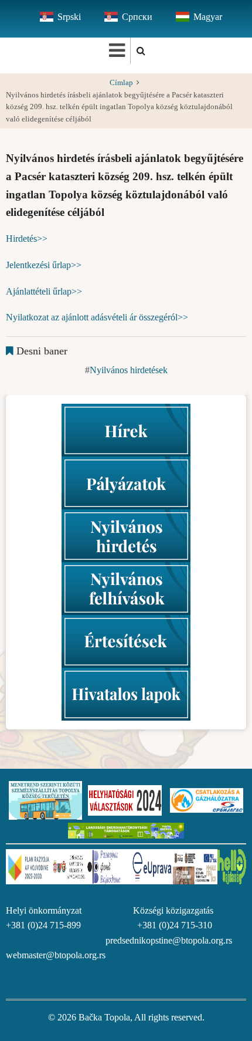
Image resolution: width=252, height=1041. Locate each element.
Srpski (69, 17)
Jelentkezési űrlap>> (43, 265)
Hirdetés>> (26, 239)
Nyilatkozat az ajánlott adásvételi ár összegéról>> (97, 317)
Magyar (207, 17)
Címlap (121, 83)
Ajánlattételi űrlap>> (44, 291)
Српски (137, 17)
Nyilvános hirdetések (129, 370)
